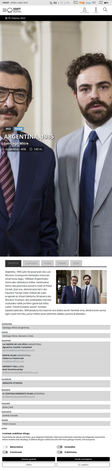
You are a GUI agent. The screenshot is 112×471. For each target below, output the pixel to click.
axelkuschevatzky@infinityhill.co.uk (20, 372)
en (67, 2)
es (62, 2)
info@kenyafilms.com (13, 361)
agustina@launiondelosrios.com (18, 350)
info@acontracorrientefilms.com (18, 396)
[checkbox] (5, 446)
